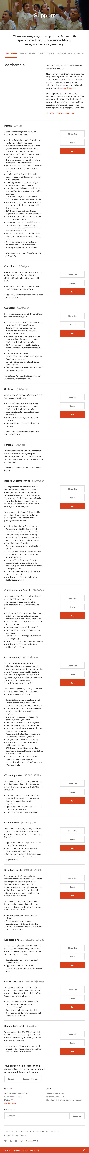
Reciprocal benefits (14, 322)
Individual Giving (47, 53)
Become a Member (30, 1079)
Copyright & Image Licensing (15, 1135)
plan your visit (34, 1150)
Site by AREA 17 (32, 1141)
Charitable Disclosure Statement (60, 113)
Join (72, 151)
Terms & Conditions (23, 1131)
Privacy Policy (38, 1131)
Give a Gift (72, 134)
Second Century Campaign (71, 53)
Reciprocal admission (15, 234)
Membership (11, 53)
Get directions (10, 1103)
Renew (72, 142)
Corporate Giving (27, 53)
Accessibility (9, 1131)
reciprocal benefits (67, 88)
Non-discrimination (53, 1131)
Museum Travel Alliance (27, 222)
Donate (11, 1079)
